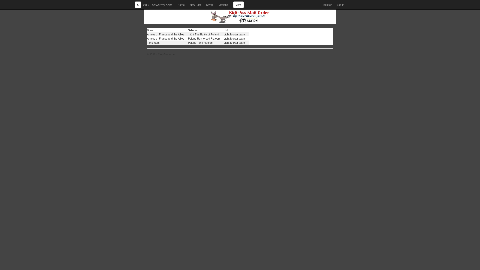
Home (181, 5)
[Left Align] (138, 5)
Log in (340, 5)
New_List (195, 5)
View (238, 5)
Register (327, 5)
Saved (210, 5)
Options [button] (224, 5)
